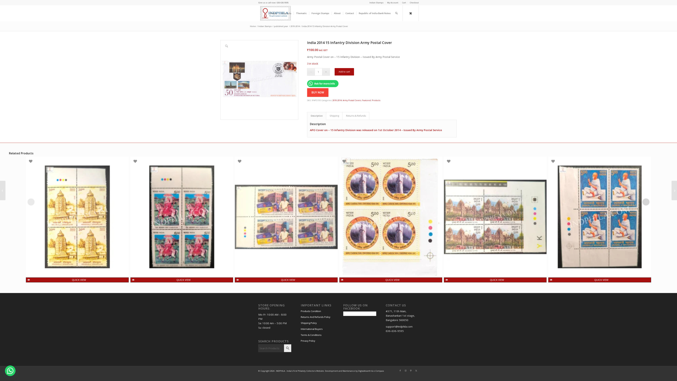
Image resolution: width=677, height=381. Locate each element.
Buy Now (318, 92)
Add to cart (344, 71)
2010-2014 (337, 100)
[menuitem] (376, 3)
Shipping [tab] (334, 115)
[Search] (396, 13)
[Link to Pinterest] (410, 370)
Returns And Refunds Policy (315, 317)
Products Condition (311, 311)
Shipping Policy (309, 323)
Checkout (414, 2)
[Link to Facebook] (400, 370)
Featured (366, 100)
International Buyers (312, 329)
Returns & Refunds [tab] (356, 115)
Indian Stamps (376, 2)
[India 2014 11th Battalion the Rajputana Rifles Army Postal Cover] (2, 190)
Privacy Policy (308, 340)
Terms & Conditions (311, 335)
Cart (404, 2)
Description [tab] (317, 115)
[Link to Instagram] (405, 370)
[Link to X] (416, 370)
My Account (392, 2)
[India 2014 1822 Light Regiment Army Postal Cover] (674, 190)
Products (376, 100)
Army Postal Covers (352, 100)
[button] (10, 370)
